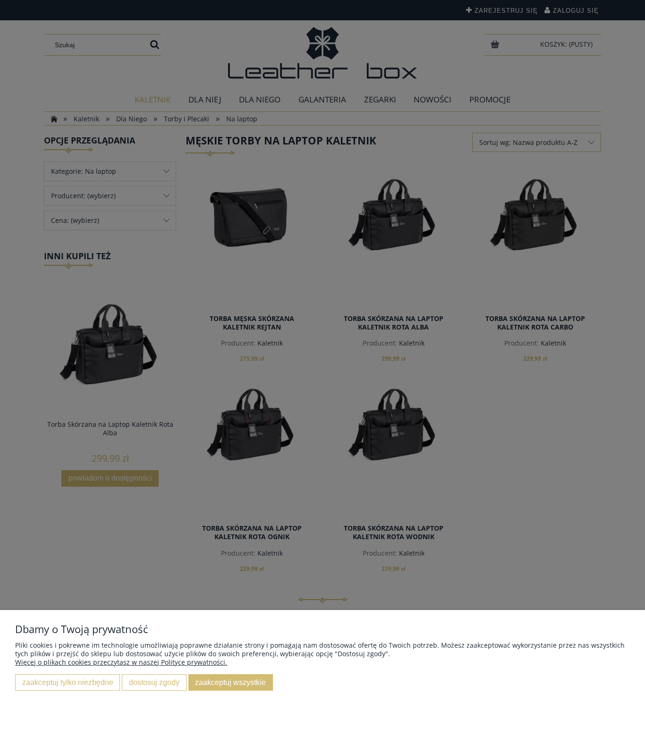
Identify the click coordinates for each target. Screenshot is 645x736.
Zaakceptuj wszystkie (230, 682)
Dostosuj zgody (154, 682)
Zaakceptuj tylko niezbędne (67, 682)
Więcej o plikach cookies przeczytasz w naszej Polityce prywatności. (121, 662)
